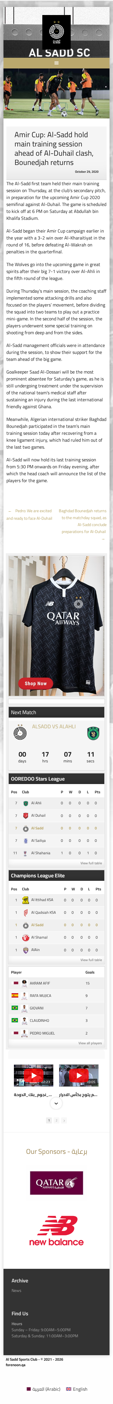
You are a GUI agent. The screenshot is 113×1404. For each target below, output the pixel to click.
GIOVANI (36, 1007)
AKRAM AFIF (40, 983)
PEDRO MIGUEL (42, 1033)
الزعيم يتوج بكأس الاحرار (79, 1094)
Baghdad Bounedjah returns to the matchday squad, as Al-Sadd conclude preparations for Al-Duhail (83, 524)
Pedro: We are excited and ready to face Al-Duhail (29, 514)
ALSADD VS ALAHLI (54, 726)
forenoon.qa (15, 1364)
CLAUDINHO (39, 1020)
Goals (89, 972)
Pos (14, 791)
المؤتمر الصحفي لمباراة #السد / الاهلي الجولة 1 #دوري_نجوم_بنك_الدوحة (33, 1094)
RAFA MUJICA (40, 995)
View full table (91, 863)
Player (16, 972)
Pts (97, 791)
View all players (90, 1043)
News (16, 1290)
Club (25, 791)
